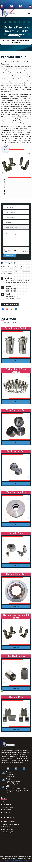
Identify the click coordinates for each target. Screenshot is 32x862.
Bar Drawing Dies (8, 829)
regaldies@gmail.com (24, 2)
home (7, 40)
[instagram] (2, 6)
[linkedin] (20, 6)
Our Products (7, 804)
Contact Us (6, 812)
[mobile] (2, 287)
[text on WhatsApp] (2, 691)
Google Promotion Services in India (16, 860)
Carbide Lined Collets (9, 821)
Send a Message (10, 256)
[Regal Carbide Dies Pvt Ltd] (8, 12)
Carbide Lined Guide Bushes (11, 824)
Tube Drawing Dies (8, 832)
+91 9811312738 (7, 2)
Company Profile (8, 807)
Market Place (7, 809)
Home (4, 802)
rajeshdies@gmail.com (12, 298)
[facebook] (11, 6)
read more (15, 361)
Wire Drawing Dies (8, 826)
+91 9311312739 (10, 291)
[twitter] (30, 6)
